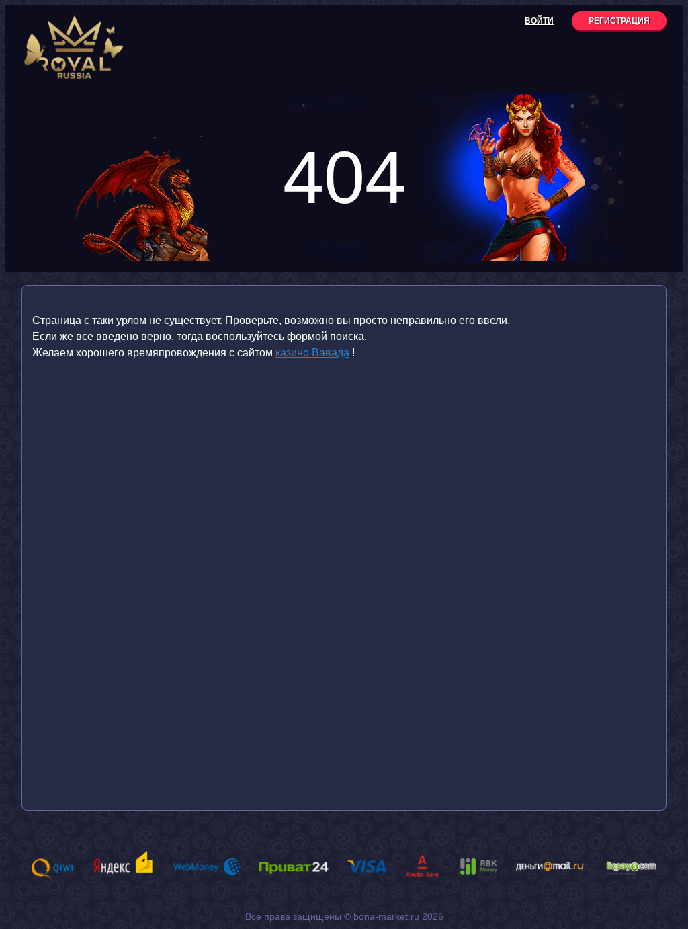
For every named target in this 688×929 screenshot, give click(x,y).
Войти (539, 21)
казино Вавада (312, 352)
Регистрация (619, 21)
